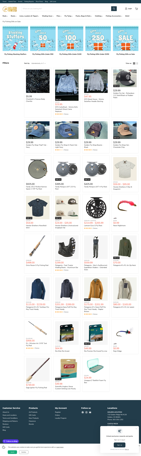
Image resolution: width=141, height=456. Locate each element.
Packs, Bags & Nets (83, 16)
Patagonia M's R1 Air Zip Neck (124, 265)
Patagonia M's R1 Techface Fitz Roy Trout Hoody (37, 308)
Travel (4, 1)
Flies (59, 16)
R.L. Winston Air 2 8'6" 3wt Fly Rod (36, 344)
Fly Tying (68, 16)
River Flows (39, 1)
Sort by (27, 63)
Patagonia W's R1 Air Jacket (123, 307)
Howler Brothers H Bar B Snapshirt (122, 188)
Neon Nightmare (119, 225)
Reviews (5, 424)
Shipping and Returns (10, 421)
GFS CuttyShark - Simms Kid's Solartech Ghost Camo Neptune (66, 109)
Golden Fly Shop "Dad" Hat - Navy (36, 146)
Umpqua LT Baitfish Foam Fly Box (95, 381)
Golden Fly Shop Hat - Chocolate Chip (121, 146)
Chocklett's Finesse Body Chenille (35, 100)
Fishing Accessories (113, 16)
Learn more (59, 447)
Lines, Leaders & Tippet (29, 16)
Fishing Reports (29, 1)
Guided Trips (12, 1)
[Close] (139, 446)
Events (20, 1)
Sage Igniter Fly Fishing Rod (36, 388)
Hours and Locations (10, 415)
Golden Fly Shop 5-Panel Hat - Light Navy (66, 146)
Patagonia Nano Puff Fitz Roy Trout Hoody (66, 308)
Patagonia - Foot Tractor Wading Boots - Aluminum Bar (66, 266)
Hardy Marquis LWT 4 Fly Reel (95, 187)
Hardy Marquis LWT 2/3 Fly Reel (65, 188)
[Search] (114, 8)
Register (58, 412)
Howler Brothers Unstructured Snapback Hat (66, 226)
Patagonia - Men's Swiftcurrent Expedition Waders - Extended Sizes (95, 267)
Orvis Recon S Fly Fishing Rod (37, 265)
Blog (46, 1)
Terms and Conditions (10, 418)
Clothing (98, 16)
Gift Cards (53, 1)
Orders (57, 415)
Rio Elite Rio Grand (62, 351)
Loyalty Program (60, 418)
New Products (34, 418)
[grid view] (134, 63)
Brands (31, 424)
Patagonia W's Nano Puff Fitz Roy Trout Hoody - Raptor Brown (95, 309)
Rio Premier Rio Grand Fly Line (95, 351)
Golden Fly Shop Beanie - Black (93, 146)
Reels (13, 16)
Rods (5, 16)
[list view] (137, 63)
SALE (127, 16)
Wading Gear (47, 16)
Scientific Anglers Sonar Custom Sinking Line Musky (65, 387)
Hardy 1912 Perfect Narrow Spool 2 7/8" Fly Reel (36, 188)
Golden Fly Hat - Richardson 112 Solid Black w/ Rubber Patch (123, 95)
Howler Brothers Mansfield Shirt (36, 226)
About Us (6, 412)
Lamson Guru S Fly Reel (93, 225)
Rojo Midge (117, 351)
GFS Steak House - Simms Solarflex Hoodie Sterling (94, 100)
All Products (33, 412)
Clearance (32, 421)
